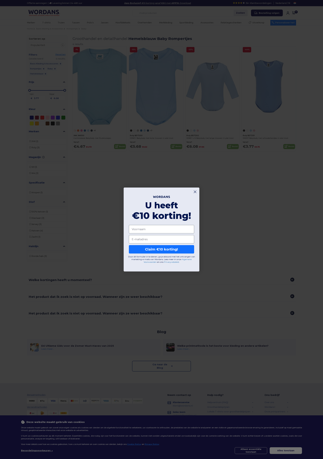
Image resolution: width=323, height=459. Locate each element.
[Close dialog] (195, 192)
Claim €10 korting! (161, 249)
